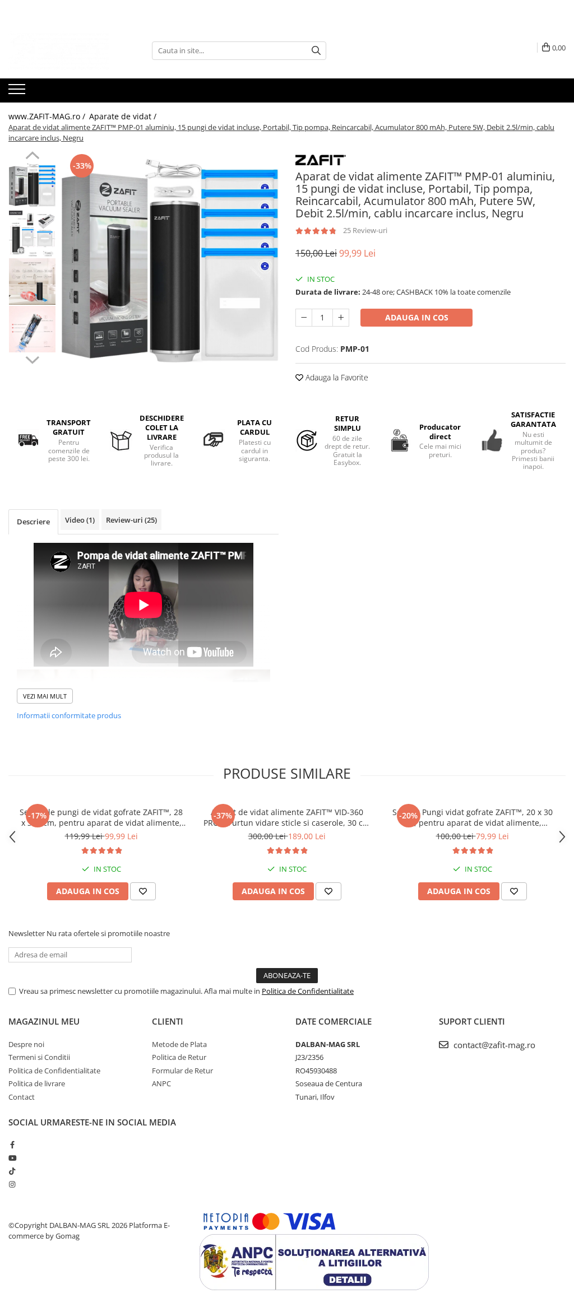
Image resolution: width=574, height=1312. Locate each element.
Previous (32, 156)
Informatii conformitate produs (69, 715)
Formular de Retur (182, 1071)
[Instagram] (12, 1184)
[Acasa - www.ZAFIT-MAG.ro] (64, 50)
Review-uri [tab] (131, 520)
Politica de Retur (179, 1057)
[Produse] (18, 92)
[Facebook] (12, 1144)
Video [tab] (80, 520)
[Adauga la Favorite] (143, 891)
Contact (21, 1097)
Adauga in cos (416, 317)
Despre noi (26, 1044)
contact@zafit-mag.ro (493, 1044)
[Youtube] (12, 1158)
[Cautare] (316, 50)
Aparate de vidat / (124, 116)
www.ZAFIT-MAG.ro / (47, 116)
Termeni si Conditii (39, 1057)
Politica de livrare (36, 1083)
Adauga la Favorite (335, 377)
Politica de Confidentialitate (308, 991)
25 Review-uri (365, 230)
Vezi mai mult (45, 696)
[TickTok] (12, 1171)
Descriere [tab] (33, 522)
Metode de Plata (179, 1044)
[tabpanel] (170, 260)
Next (32, 358)
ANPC (161, 1083)
